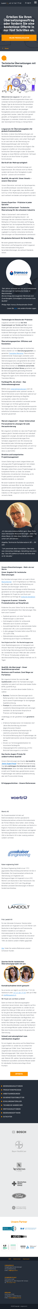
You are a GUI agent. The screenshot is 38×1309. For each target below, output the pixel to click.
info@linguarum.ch (10, 995)
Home (7, 48)
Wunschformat (6, 582)
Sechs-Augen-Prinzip (9, 764)
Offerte (19, 1074)
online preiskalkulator (19, 38)
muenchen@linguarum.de (14, 1297)
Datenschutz (16, 1259)
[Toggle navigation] (35, 2)
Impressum (26, 1259)
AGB (10, 1259)
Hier (3, 948)
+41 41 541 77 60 (19, 992)
